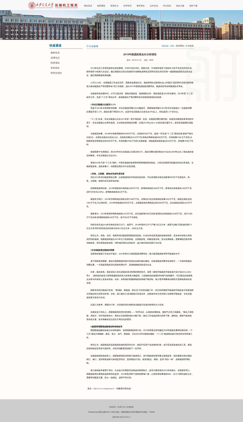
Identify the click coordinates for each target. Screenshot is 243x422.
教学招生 (141, 5)
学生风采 (167, 5)
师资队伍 (114, 5)
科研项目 (55, 62)
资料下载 (193, 5)
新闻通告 (101, 5)
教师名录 (55, 52)
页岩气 (122, 225)
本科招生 (55, 67)
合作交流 (154, 5)
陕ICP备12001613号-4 (121, 417)
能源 (99, 68)
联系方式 (121, 407)
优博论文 (55, 57)
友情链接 (130, 407)
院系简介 (112, 407)
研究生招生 (56, 72)
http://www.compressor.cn (104, 388)
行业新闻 (190, 45)
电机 (108, 137)
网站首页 (88, 5)
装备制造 (136, 334)
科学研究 (128, 5)
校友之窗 (180, 5)
